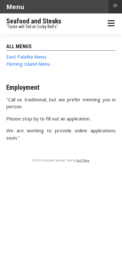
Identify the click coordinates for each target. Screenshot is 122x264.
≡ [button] (115, 5)
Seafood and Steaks (33, 21)
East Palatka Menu (26, 56)
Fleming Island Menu (28, 64)
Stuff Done (82, 160)
